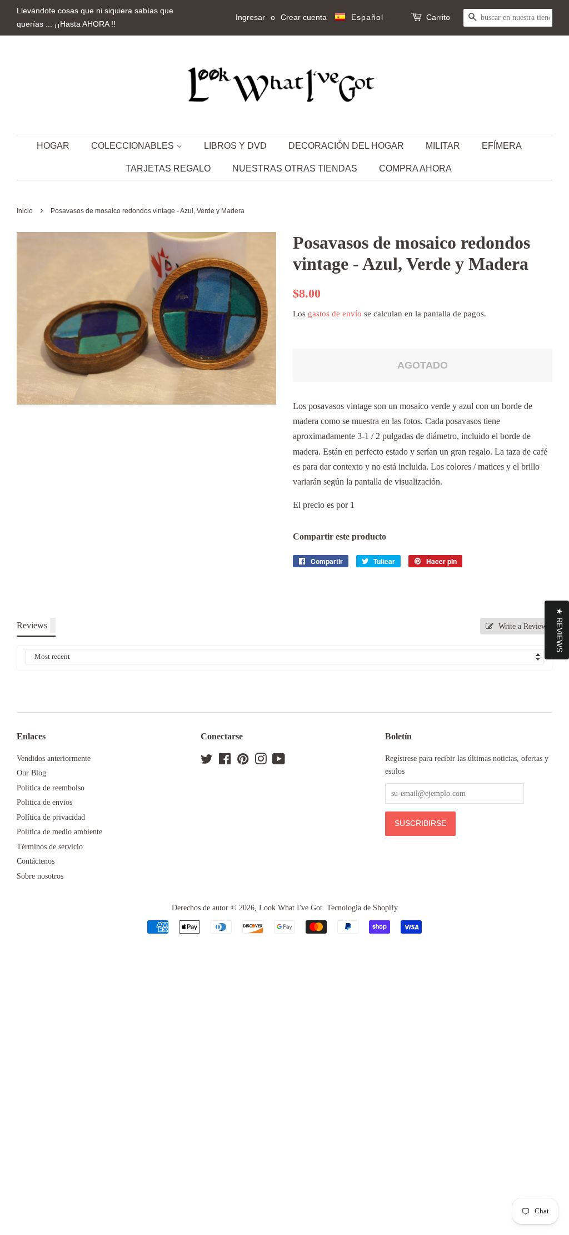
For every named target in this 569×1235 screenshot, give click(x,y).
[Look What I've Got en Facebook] (224, 761)
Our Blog (31, 773)
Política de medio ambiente (59, 832)
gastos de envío (335, 313)
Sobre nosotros (40, 876)
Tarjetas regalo (168, 168)
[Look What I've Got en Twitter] (207, 761)
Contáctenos (35, 861)
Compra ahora (415, 168)
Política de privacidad (51, 817)
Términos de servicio (50, 847)
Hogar (53, 145)
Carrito (438, 17)
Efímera (502, 145)
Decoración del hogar (346, 145)
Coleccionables (133, 145)
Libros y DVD (235, 145)
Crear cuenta (304, 17)
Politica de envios (44, 802)
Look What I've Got (290, 908)
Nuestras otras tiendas (294, 168)
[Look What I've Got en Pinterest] (243, 761)
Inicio (25, 211)
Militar (443, 145)
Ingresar (250, 17)
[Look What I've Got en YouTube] (278, 761)
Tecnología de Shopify (362, 908)
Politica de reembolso (50, 788)
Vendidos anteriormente (54, 758)
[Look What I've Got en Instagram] (260, 761)
